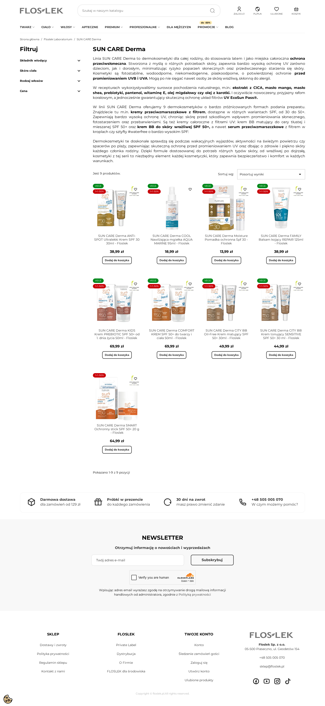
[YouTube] (266, 681)
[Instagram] (277, 681)
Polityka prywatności (53, 654)
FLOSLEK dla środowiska (126, 671)
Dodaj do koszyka (117, 260)
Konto (199, 645)
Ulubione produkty (199, 680)
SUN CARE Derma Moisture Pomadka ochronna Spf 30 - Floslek (226, 239)
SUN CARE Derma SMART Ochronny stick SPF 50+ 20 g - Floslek (116, 429)
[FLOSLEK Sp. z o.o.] (42, 11)
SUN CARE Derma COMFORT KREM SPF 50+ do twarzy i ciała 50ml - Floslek (171, 334)
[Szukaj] (212, 10)
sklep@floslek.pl (272, 666)
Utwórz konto (199, 671)
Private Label (126, 645)
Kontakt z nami (53, 671)
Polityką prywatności (195, 595)
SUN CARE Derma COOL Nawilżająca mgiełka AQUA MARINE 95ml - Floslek (172, 239)
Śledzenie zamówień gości (199, 654)
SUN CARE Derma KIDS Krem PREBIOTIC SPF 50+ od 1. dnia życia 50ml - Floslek (117, 334)
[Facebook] (256, 681)
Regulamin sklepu (53, 663)
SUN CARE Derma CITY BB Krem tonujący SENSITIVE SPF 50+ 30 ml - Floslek (281, 334)
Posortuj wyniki (271, 174)
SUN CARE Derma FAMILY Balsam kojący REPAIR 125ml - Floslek (281, 239)
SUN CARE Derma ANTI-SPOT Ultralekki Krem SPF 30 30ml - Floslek (117, 239)
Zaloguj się (199, 663)
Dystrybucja (126, 654)
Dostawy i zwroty (53, 645)
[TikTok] (287, 681)
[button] (257, 10)
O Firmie (126, 663)
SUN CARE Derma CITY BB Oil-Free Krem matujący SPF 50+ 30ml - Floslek (226, 334)
